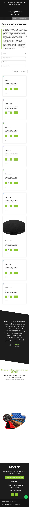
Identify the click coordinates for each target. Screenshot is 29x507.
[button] (4, 18)
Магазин (3, 26)
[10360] (16, 206)
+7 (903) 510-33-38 (16, 12)
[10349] (16, 297)
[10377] (16, 89)
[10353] (16, 273)
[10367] (16, 159)
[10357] (16, 250)
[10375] (16, 112)
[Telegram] (16, 494)
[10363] (16, 183)
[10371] (16, 136)
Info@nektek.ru (15, 490)
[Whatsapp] (26, 497)
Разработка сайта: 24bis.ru (8, 501)
